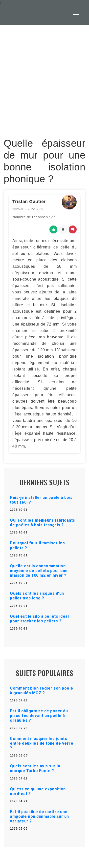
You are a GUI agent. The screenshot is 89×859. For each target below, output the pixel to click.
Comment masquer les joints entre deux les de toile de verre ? (41, 743)
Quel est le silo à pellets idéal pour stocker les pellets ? (39, 618)
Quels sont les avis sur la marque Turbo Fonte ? (35, 768)
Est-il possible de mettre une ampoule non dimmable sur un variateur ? (39, 816)
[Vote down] (73, 229)
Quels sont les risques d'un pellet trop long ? (37, 595)
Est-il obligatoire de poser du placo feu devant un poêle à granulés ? (39, 716)
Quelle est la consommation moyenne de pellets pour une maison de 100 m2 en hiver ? (39, 571)
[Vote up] (53, 229)
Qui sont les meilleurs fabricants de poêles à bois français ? (42, 522)
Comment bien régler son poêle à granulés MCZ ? (41, 690)
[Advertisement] (44, 78)
